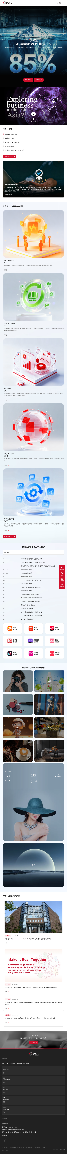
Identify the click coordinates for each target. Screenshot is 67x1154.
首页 (3, 1063)
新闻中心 (19, 1063)
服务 (7, 1063)
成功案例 (12, 1063)
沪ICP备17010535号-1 (39, 1147)
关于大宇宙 (26, 1063)
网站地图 (62, 1150)
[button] (28, 84)
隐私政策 (55, 1150)
